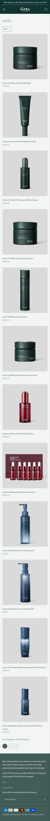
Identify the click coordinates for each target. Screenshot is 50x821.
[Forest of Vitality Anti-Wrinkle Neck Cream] (25, 115)
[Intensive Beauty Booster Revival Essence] (25, 465)
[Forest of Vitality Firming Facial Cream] (25, 232)
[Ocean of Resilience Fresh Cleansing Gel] (25, 524)
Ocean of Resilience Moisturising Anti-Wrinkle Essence (24, 667)
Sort (5, 29)
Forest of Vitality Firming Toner (14, 317)
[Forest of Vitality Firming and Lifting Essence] (25, 173)
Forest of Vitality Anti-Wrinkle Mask (16, 83)
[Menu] (4, 9)
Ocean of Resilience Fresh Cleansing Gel (18, 550)
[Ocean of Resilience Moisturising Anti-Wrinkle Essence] (25, 641)
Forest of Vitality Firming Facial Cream (17, 258)
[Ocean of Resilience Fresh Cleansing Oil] (25, 582)
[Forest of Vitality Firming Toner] (25, 290)
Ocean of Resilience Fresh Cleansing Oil (18, 609)
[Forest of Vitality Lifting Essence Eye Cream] (25, 348)
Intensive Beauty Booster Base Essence (18, 434)
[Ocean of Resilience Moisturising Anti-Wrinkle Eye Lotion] (25, 699)
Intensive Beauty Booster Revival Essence (18, 492)
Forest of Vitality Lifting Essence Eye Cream (19, 375)
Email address (9, 797)
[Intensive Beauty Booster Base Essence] (25, 407)
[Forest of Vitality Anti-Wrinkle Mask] (25, 56)
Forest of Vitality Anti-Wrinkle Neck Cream (19, 141)
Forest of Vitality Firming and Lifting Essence (20, 200)
